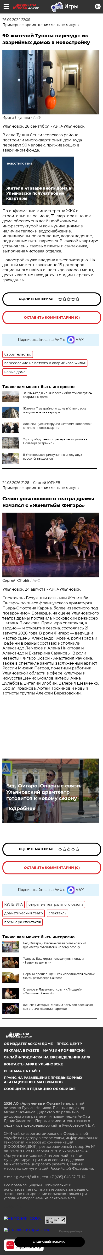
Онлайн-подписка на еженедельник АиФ (47, 1057)
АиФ (37, 117)
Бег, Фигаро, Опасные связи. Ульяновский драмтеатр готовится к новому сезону (43, 792)
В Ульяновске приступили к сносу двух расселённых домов (52, 456)
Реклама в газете (21, 1050)
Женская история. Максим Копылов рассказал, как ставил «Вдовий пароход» (58, 1007)
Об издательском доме (28, 1044)
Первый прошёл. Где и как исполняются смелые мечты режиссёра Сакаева (59, 976)
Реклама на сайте (22, 1071)
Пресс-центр (69, 1044)
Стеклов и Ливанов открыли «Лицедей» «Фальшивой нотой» (52, 991)
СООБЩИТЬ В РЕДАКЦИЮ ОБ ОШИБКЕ (39, 1089)
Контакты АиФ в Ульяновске (33, 1064)
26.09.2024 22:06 (16, 20)
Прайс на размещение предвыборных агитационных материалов (43, 1080)
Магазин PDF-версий (64, 1050)
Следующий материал (49, 1241)
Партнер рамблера (70, 1231)
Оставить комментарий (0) (52, 317)
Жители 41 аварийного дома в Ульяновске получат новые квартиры (54, 410)
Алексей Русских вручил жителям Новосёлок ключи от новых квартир (57, 425)
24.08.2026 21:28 (15, 483)
